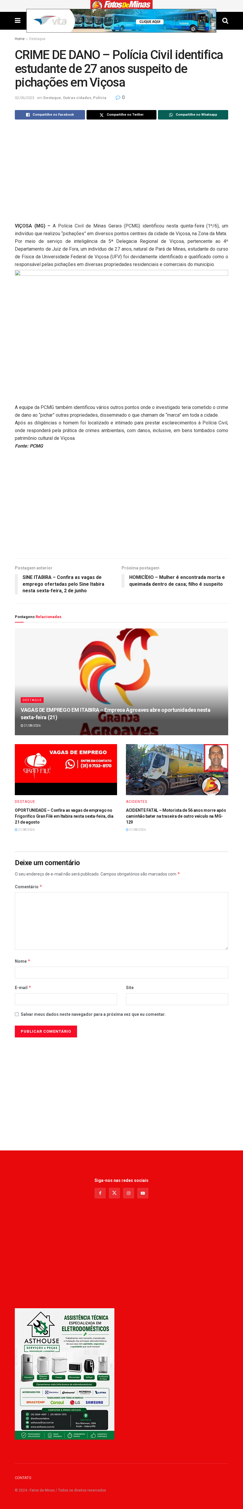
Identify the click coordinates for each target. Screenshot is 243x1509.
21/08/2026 (32, 725)
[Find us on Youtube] (142, 1193)
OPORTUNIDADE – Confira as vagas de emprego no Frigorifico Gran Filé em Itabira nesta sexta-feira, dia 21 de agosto (64, 816)
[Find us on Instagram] (128, 1193)
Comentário (28, 886)
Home (20, 39)
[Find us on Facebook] (100, 1193)
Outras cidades (77, 97)
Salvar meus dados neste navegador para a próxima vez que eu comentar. (93, 1014)
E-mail (23, 987)
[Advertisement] (121, 171)
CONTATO (23, 1477)
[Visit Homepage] (121, 6)
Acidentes (136, 801)
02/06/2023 (24, 97)
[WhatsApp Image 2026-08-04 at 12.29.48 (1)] (64, 1373)
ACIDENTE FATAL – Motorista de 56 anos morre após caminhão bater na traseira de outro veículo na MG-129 (176, 816)
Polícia (99, 97)
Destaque (37, 39)
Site (130, 987)
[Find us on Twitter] (114, 1193)
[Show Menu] (17, 21)
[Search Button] (225, 21)
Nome (23, 961)
